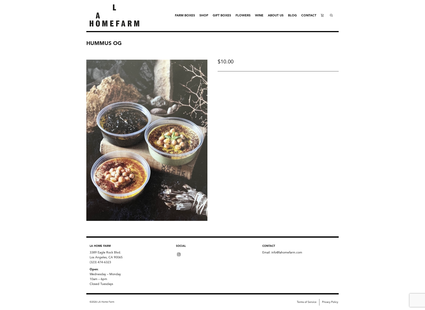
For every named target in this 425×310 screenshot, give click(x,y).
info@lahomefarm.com (286, 252)
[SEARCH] (331, 15)
